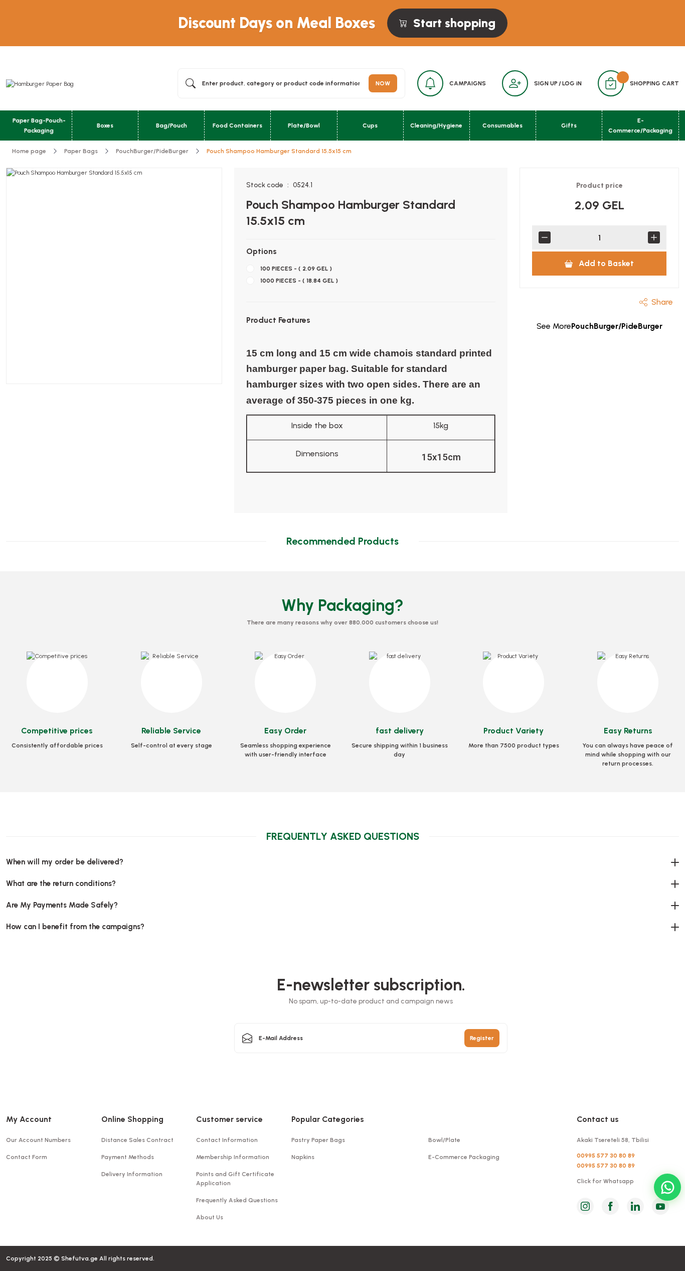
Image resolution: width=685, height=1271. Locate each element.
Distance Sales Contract (137, 1139)
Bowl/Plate (444, 1139)
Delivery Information (131, 1174)
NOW (383, 83)
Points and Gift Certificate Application (235, 1179)
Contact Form (26, 1157)
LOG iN (572, 83)
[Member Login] (515, 83)
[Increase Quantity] (654, 237)
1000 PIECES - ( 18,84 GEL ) (299, 280)
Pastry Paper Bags (318, 1139)
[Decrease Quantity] (545, 237)
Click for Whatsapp (605, 1181)
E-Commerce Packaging (463, 1157)
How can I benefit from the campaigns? (75, 926)
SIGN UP (546, 83)
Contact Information (227, 1139)
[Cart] (611, 83)
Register (482, 1038)
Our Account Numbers (38, 1139)
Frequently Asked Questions (237, 1200)
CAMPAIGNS (467, 83)
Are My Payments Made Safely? (62, 905)
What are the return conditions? (61, 883)
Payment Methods (127, 1157)
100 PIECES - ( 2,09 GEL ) (296, 268)
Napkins (302, 1157)
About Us (209, 1217)
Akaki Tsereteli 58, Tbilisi (613, 1139)
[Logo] (40, 83)
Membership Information (232, 1157)
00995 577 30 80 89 (606, 1155)
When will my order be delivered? (64, 861)
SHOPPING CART (654, 83)
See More (599, 326)
